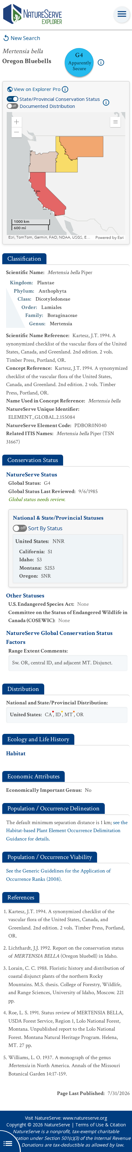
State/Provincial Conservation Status (60, 99)
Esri (121, 237)
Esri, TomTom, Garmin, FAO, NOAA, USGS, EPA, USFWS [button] (51, 237)
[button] (17, 122)
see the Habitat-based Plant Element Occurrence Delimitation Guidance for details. (67, 830)
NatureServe (57, 1125)
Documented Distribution (47, 106)
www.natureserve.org (85, 1118)
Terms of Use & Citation (100, 1125)
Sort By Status (45, 528)
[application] (66, 176)
